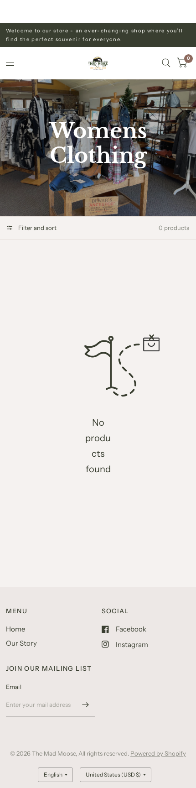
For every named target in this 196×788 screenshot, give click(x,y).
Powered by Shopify (158, 753)
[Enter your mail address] (86, 704)
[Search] (166, 63)
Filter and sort (37, 227)
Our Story (21, 643)
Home (15, 629)
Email (13, 686)
